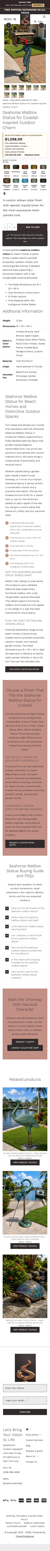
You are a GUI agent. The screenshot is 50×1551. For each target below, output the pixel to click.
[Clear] (4, 193)
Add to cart (33, 227)
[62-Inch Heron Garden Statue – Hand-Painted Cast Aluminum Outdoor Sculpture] (25, 1126)
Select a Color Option (9, 161)
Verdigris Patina (24, 351)
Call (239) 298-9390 (13, 155)
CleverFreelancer (25, 1536)
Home (5, 100)
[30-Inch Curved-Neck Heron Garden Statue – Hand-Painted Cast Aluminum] (25, 1210)
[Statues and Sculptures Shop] (36, 1429)
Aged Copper (32, 335)
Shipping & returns (32, 155)
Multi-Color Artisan (26, 343)
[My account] (44, 16)
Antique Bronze (24, 331)
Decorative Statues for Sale (23, 100)
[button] (7, 170)
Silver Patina (38, 339)
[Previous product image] (9, 25)
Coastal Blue (31, 347)
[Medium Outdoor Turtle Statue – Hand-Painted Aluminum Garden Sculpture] (25, 1293)
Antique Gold (23, 339)
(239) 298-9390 (11, 1472)
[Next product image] (41, 25)
